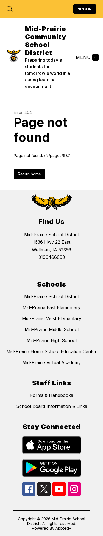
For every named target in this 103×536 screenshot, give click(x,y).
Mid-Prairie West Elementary (51, 318)
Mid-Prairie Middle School (52, 329)
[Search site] (10, 9)
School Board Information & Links (51, 406)
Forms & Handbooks (51, 395)
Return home (29, 174)
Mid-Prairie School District (51, 296)
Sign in (85, 9)
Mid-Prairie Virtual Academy (51, 362)
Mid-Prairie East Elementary (51, 307)
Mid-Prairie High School (52, 340)
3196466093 (51, 257)
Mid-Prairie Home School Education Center (51, 351)
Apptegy (63, 528)
